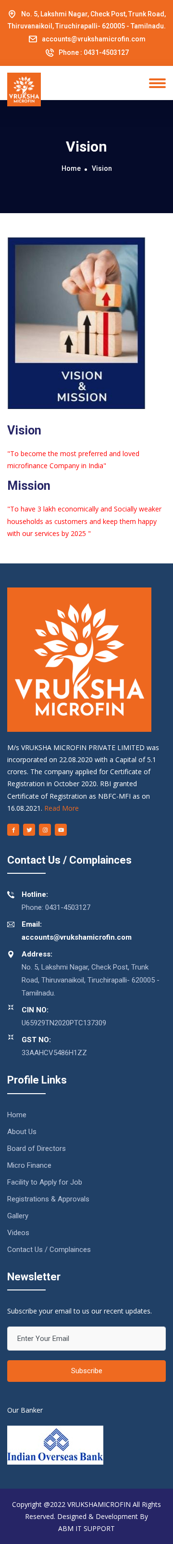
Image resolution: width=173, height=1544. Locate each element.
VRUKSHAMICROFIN (99, 1504)
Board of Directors (36, 1148)
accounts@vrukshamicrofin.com (94, 39)
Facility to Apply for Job (44, 1182)
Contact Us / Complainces (49, 1249)
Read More (61, 808)
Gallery (17, 1216)
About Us (22, 1131)
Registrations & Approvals (48, 1199)
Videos (18, 1232)
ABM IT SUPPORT (86, 1528)
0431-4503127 (106, 52)
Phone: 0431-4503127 (56, 901)
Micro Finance (29, 1165)
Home (71, 168)
